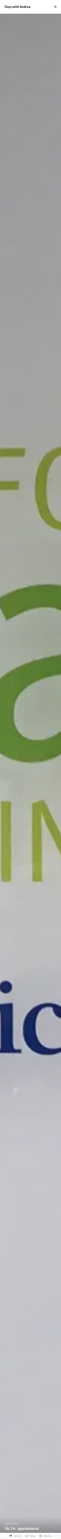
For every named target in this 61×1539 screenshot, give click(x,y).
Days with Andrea (17, 7)
